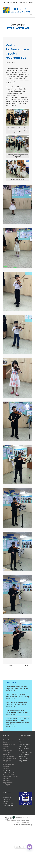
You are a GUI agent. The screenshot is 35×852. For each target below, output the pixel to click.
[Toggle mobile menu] (31, 14)
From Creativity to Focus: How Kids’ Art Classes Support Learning (17, 696)
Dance (21, 740)
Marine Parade (8, 803)
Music (21, 750)
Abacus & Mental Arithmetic (25, 745)
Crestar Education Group (8, 771)
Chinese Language (25, 752)
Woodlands (6, 799)
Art (20, 742)
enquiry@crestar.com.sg (23, 825)
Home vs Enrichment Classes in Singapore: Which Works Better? (17, 688)
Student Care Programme (23, 760)
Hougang (6, 801)
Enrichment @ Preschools (24, 755)
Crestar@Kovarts (8, 805)
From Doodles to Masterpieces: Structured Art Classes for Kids (16, 704)
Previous (10, 665)
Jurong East (7, 797)
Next (26, 665)
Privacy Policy (25, 820)
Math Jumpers (24, 748)
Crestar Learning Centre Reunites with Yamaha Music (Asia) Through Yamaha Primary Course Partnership (17, 722)
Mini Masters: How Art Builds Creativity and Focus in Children (17, 712)
